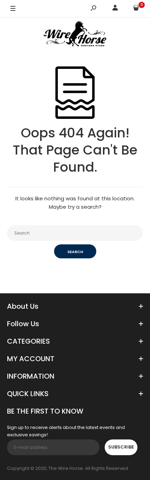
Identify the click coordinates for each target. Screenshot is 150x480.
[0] (136, 9)
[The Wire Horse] (75, 35)
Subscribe (121, 447)
